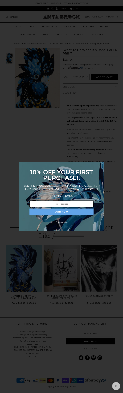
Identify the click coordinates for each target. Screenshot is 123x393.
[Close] (102, 163)
